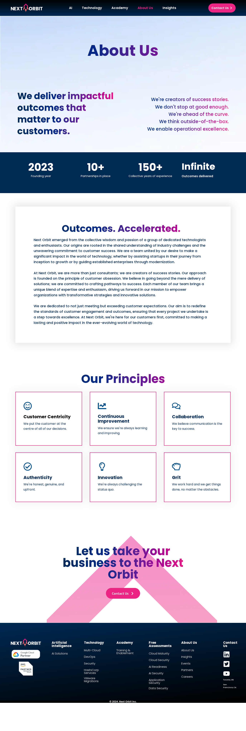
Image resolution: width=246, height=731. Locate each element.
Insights (169, 8)
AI (70, 8)
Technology (92, 8)
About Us (145, 8)
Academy (119, 8)
